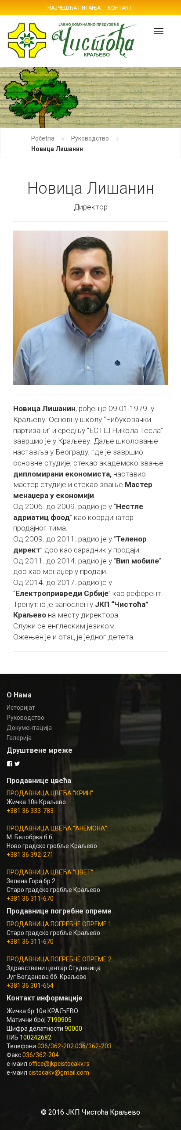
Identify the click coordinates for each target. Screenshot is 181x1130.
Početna (42, 138)
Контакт (120, 8)
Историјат (21, 707)
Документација (29, 727)
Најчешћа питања (74, 8)
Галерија (19, 737)
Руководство (90, 138)
